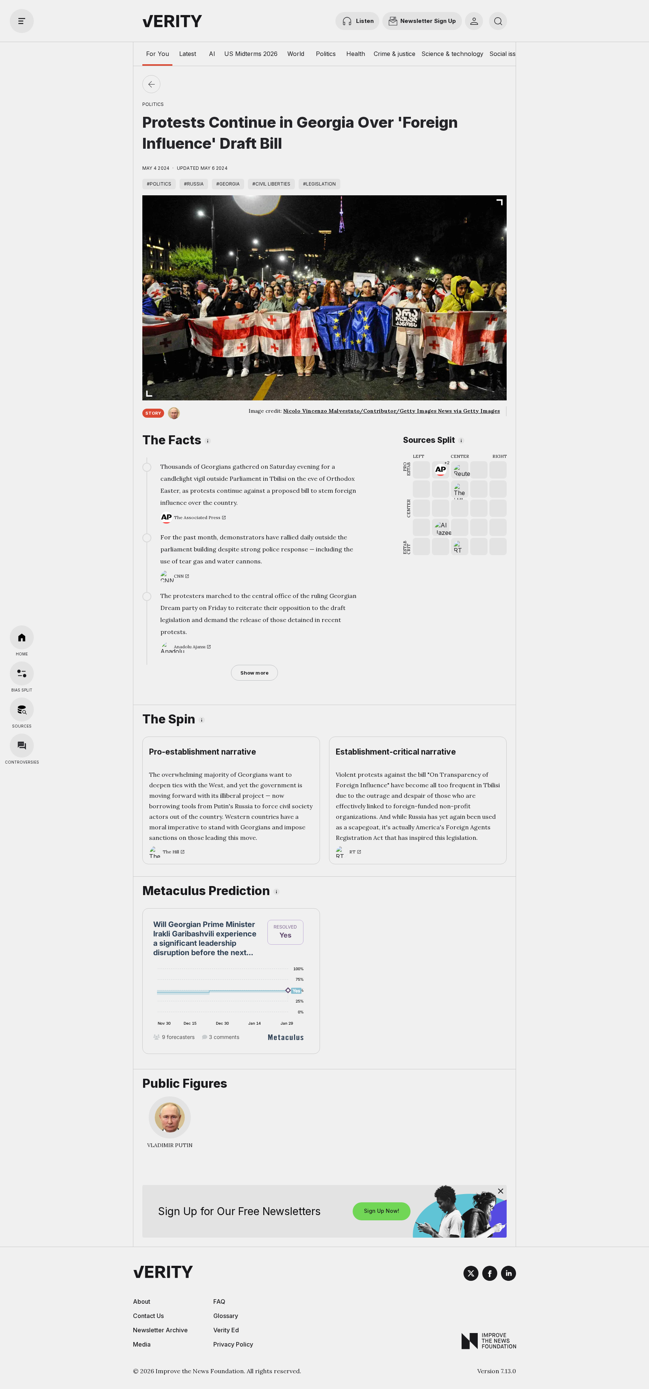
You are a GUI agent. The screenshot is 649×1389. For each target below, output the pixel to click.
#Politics (159, 184)
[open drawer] (22, 21)
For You (157, 53)
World (295, 53)
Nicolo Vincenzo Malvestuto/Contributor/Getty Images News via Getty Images (391, 411)
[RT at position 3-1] (459, 546)
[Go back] (151, 84)
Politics (326, 53)
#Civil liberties (271, 184)
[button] (440, 470)
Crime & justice (394, 53)
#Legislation (319, 184)
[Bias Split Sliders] (22, 673)
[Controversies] (22, 746)
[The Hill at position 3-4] (459, 489)
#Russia (194, 184)
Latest (187, 53)
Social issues (507, 53)
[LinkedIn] (508, 1274)
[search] (498, 21)
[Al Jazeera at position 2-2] (440, 527)
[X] (470, 1274)
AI (212, 53)
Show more (254, 673)
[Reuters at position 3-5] (459, 470)
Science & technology (452, 53)
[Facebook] (489, 1274)
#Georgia (228, 184)
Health (355, 53)
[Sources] (22, 710)
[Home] (22, 637)
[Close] (501, 1191)
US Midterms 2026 (251, 53)
